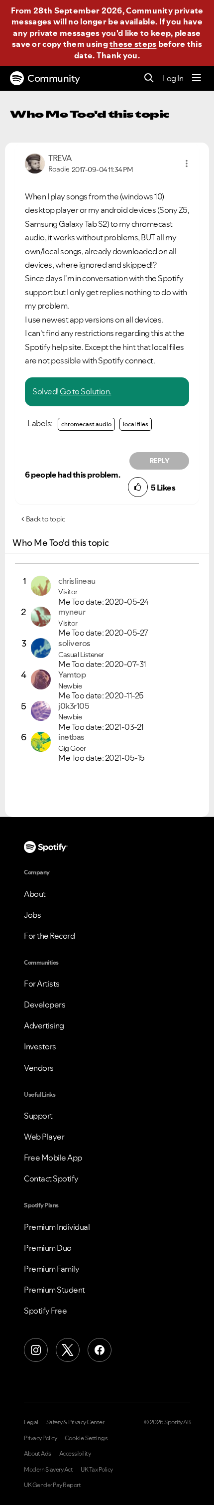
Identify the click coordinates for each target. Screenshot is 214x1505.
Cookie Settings (86, 1438)
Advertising (44, 1025)
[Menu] (196, 78)
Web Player (44, 1136)
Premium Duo (48, 1247)
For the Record (49, 935)
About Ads (37, 1454)
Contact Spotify (51, 1178)
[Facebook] (99, 1350)
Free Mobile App (53, 1157)
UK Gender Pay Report (52, 1485)
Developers (44, 1004)
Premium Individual (57, 1226)
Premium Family (51, 1268)
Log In (173, 78)
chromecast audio (86, 424)
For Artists (42, 983)
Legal (31, 1422)
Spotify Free (45, 1310)
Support (38, 1115)
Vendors (39, 1067)
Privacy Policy (40, 1438)
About (35, 893)
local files (135, 424)
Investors (40, 1046)
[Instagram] (36, 1350)
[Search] (149, 78)
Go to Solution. (85, 391)
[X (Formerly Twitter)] (68, 1350)
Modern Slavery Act (48, 1470)
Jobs (32, 914)
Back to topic (45, 519)
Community (53, 78)
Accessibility (75, 1454)
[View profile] (35, 162)
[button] (186, 163)
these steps (132, 43)
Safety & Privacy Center (75, 1422)
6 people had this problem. (72, 474)
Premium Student (54, 1289)
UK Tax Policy (97, 1470)
